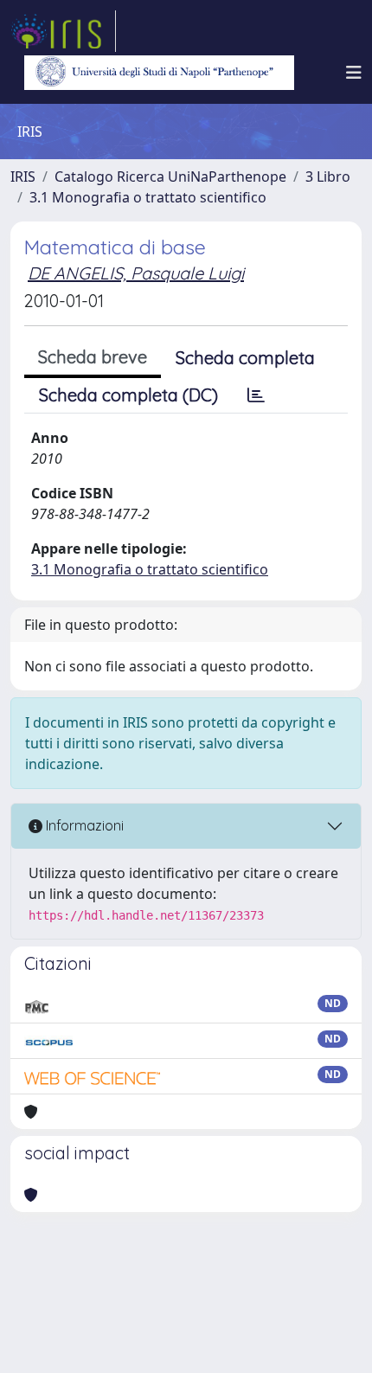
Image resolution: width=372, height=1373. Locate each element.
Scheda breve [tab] (92, 357)
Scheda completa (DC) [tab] (128, 395)
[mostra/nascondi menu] (354, 72)
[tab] (256, 395)
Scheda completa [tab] (245, 358)
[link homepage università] (159, 72)
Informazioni (83, 825)
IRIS (22, 176)
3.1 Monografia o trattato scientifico (147, 197)
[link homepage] (63, 31)
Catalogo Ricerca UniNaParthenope (170, 176)
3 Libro (327, 176)
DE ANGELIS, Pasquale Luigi (136, 273)
